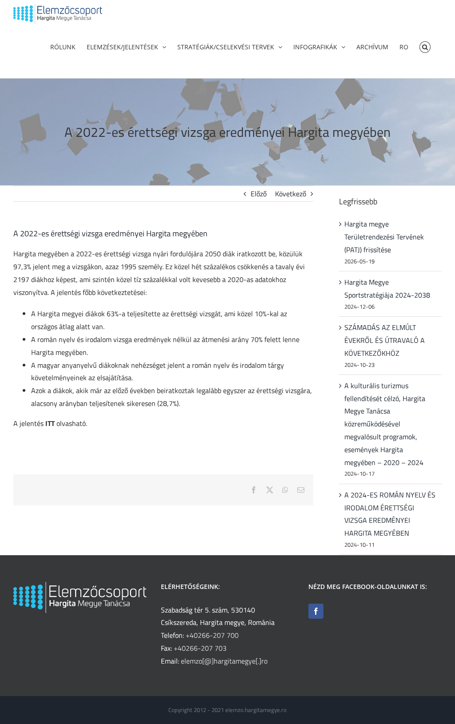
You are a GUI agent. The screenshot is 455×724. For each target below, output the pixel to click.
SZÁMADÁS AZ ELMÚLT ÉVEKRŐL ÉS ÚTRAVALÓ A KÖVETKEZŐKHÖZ (384, 340)
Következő (290, 193)
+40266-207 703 (200, 648)
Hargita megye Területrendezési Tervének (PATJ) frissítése (384, 237)
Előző (259, 193)
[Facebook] (315, 611)
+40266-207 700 (212, 635)
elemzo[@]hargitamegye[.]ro (224, 661)
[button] (425, 46)
